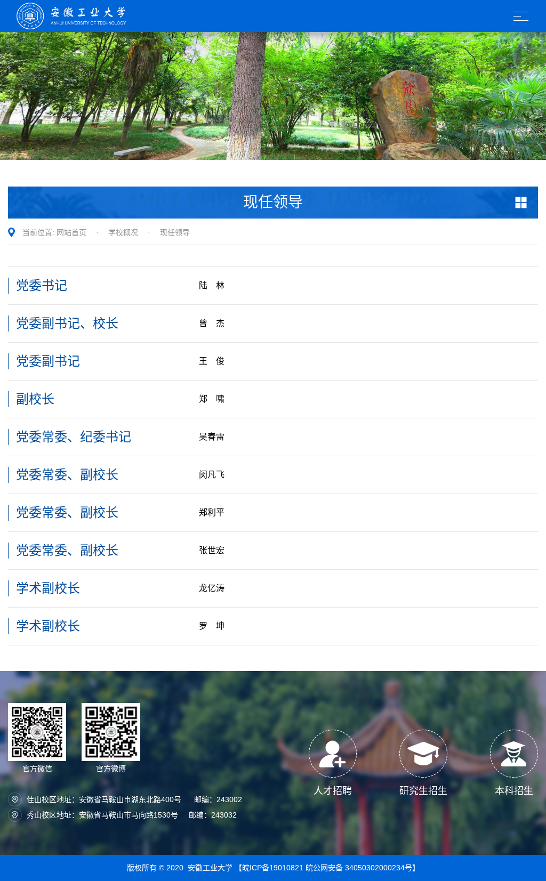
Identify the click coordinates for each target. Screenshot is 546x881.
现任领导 (175, 232)
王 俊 (211, 361)
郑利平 (211, 512)
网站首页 (71, 232)
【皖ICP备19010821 (270, 867)
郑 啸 (211, 398)
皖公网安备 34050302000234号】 (363, 867)
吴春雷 (211, 436)
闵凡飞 (211, 474)
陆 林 (211, 285)
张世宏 (211, 550)
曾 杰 (211, 323)
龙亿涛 (211, 588)
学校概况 (123, 232)
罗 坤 (211, 626)
